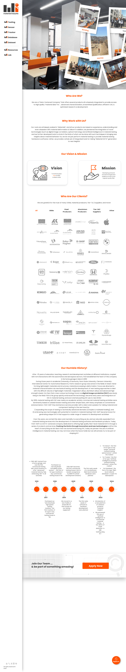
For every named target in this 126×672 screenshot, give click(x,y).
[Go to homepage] (11, 9)
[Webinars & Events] (13, 664)
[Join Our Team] (11, 664)
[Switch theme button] (116, 3)
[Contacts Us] (9, 664)
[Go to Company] (6, 664)
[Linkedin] (16, 664)
